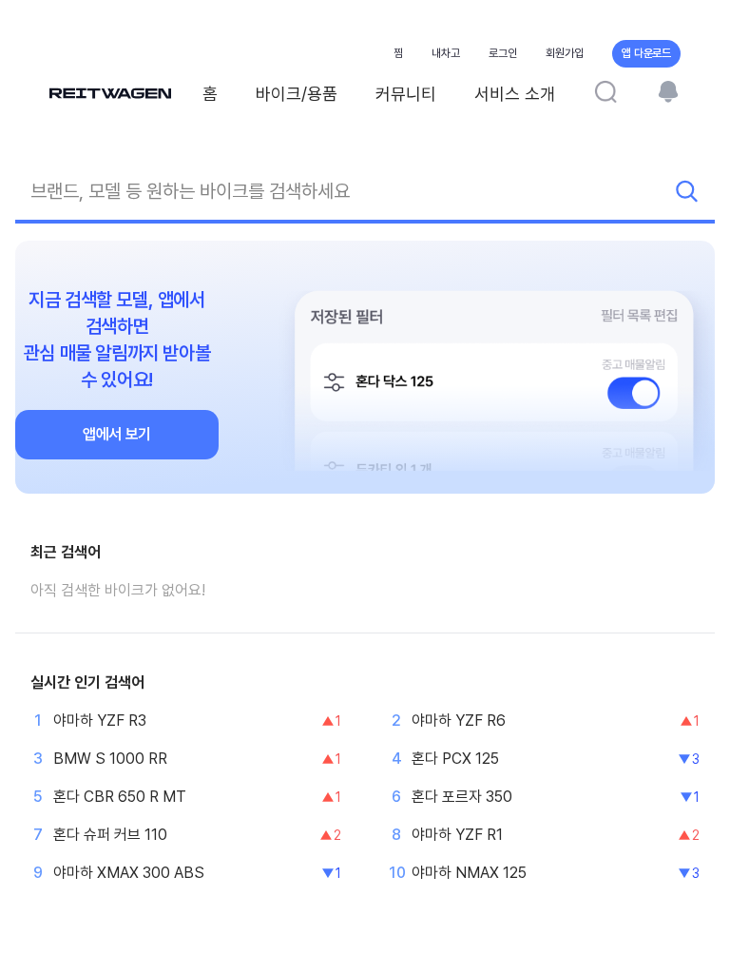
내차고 (446, 53)
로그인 (503, 53)
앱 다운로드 (646, 53)
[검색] (605, 91)
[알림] (668, 91)
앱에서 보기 (117, 434)
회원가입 (565, 53)
